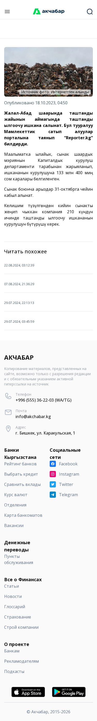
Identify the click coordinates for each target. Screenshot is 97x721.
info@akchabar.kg (33, 416)
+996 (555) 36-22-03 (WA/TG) (43, 400)
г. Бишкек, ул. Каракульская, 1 (45, 433)
